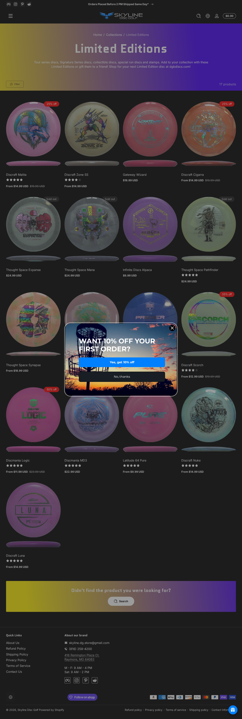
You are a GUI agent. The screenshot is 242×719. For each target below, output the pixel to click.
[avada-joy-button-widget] (232, 709)
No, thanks (122, 376)
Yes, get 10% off (122, 362)
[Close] (172, 328)
